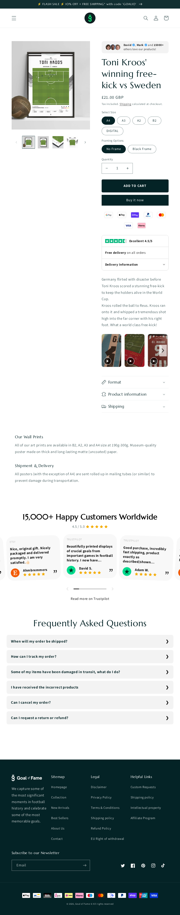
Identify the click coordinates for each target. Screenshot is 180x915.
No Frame (113, 149)
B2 (155, 120)
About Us (57, 828)
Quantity (107, 159)
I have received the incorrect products (44, 687)
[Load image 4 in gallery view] (72, 142)
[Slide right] (85, 142)
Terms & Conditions (105, 807)
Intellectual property (146, 807)
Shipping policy (102, 818)
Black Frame (142, 149)
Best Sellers (59, 818)
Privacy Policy (101, 797)
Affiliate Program (143, 818)
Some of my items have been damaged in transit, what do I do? (65, 671)
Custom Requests (143, 787)
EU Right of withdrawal (107, 838)
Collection (58, 797)
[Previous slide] (106, 350)
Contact (57, 838)
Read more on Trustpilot (90, 598)
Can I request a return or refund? (39, 717)
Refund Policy (101, 828)
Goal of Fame (82, 903)
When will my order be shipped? (39, 641)
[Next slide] (163, 350)
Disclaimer (98, 787)
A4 (108, 120)
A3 (124, 120)
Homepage (59, 787)
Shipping (125, 104)
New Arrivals (60, 807)
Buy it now (135, 200)
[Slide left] (16, 142)
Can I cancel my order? (31, 702)
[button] (14, 18)
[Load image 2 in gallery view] (43, 142)
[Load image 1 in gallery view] (28, 142)
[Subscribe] (85, 865)
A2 (139, 120)
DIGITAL (112, 131)
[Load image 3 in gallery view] (58, 142)
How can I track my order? (34, 656)
